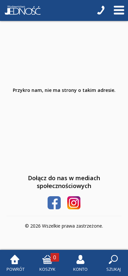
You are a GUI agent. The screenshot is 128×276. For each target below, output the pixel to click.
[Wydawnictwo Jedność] (21, 10)
